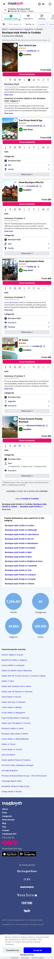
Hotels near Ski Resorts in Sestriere (17, 691)
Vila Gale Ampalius (10, 770)
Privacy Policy (25, 957)
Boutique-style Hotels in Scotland (20, 548)
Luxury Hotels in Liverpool (13, 665)
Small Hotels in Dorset (11, 697)
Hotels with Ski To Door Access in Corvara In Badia (23, 675)
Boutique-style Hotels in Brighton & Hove (24, 561)
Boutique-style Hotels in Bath (18, 552)
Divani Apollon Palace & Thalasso (16, 760)
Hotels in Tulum (8, 744)
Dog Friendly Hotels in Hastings (15, 718)
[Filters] (4, 24)
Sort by (28, 24)
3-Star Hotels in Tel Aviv (12, 749)
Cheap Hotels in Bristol (12, 791)
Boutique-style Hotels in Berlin (15, 733)
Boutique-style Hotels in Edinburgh (21, 530)
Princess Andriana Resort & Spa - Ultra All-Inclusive (24, 775)
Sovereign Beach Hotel (11, 781)
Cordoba (30, 51)
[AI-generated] (17, 87)
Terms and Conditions (38, 957)
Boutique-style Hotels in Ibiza (18, 556)
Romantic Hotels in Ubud (12, 728)
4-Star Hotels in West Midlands (15, 739)
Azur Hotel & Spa (27, 45)
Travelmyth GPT (9, 834)
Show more (26, 174)
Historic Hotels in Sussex (12, 654)
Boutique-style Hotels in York (18, 570)
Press (4, 812)
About (5, 809)
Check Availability (27, 74)
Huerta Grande (32, 126)
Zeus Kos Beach (8, 754)
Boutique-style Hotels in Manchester (21, 543)
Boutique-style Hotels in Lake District (22, 534)
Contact (5, 830)
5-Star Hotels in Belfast (12, 707)
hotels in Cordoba (31, 498)
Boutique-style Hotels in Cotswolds (21, 565)
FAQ (4, 826)
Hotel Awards (8, 819)
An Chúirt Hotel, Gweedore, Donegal (17, 765)
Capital (42, 24)
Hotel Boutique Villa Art (31, 182)
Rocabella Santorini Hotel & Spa (15, 786)
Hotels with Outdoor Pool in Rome (16, 686)
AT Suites (23, 340)
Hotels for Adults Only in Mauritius (17, 670)
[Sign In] (49, 4)
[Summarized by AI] (18, 103)
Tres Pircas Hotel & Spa (30, 120)
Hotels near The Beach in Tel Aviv (16, 723)
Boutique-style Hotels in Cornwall (20, 579)
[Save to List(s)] (15, 45)
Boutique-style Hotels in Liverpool (20, 574)
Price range (13, 24)
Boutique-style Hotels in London (19, 525)
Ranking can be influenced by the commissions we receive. (25, 40)
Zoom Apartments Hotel (31, 261)
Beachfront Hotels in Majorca (14, 660)
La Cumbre (31, 186)
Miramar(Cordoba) (34, 425)
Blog (4, 823)
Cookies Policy (14, 957)
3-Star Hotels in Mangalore (13, 712)
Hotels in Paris (8, 681)
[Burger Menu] (4, 4)
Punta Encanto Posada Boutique (30, 420)
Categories (7, 816)
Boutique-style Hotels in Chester (19, 583)
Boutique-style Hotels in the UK (19, 539)
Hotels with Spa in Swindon (14, 702)
